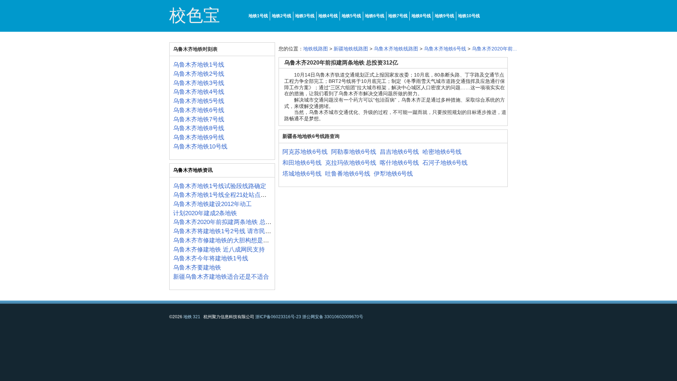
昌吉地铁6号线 (399, 152)
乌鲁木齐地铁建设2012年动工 (212, 204)
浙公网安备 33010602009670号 (332, 316)
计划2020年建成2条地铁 (205, 213)
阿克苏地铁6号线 (305, 152)
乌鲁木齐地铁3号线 (198, 83)
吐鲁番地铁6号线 (347, 173)
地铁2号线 (281, 15)
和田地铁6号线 (302, 162)
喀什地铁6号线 (399, 162)
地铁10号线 (469, 15)
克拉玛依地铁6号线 (350, 162)
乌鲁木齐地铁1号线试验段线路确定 (219, 186)
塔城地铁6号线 (302, 173)
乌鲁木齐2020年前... (494, 49)
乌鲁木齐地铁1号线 (198, 64)
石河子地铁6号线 (445, 162)
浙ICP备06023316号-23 (278, 316)
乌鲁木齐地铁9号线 (198, 137)
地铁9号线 (444, 15)
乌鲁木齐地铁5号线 (198, 101)
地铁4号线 (328, 15)
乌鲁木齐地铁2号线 (198, 74)
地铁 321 (191, 316)
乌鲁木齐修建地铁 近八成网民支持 (219, 249)
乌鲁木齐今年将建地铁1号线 (210, 258)
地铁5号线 (351, 15)
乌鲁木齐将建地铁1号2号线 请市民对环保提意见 (237, 231)
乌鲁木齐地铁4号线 (198, 92)
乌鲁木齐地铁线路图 (396, 49)
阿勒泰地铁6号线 (353, 152)
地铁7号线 (398, 15)
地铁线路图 (315, 49)
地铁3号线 (305, 15)
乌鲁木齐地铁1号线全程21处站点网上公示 (229, 195)
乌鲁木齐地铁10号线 (200, 146)
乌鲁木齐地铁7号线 (198, 119)
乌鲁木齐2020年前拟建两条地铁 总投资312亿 (233, 222)
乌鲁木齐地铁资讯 (193, 170)
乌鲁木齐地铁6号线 (198, 110)
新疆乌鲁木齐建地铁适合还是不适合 (221, 276)
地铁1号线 (258, 15)
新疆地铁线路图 (351, 49)
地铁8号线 (421, 15)
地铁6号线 (374, 15)
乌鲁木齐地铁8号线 (198, 128)
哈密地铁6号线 (442, 152)
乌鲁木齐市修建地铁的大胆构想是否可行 (227, 240)
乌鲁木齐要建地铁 (197, 267)
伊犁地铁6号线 (393, 173)
